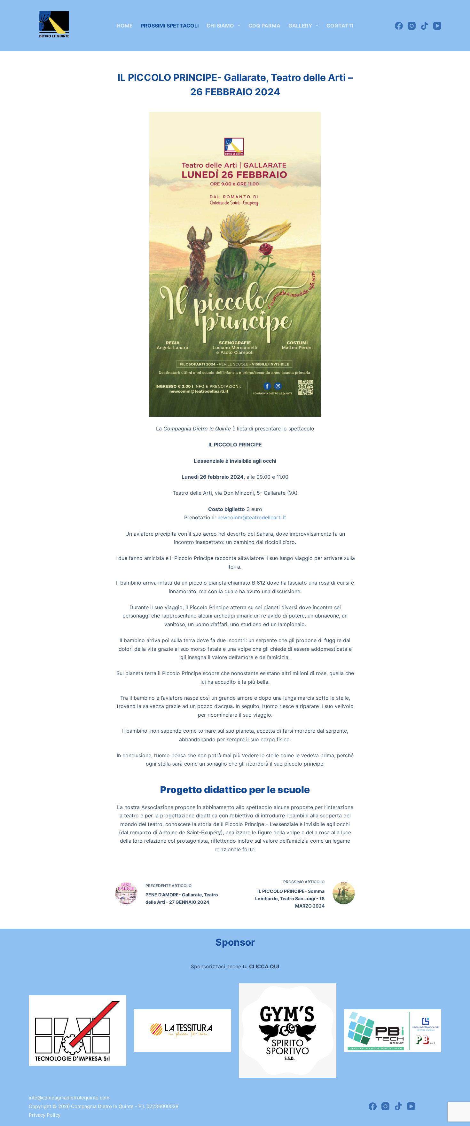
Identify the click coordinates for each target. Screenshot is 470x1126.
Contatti (339, 25)
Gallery (300, 25)
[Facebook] (399, 26)
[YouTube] (437, 26)
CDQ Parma (264, 25)
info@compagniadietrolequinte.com (69, 1098)
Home (125, 25)
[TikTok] (424, 26)
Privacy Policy (44, 1115)
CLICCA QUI (264, 966)
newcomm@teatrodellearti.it (251, 517)
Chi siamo (220, 25)
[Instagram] (412, 26)
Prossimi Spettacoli (170, 25)
